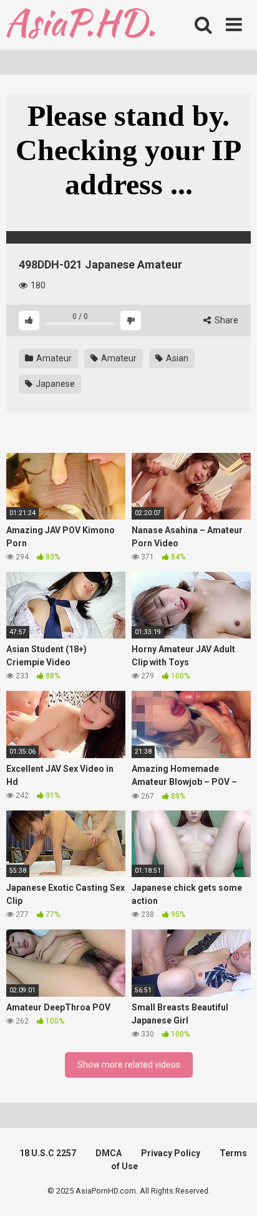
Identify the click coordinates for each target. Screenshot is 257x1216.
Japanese (54, 384)
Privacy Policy (170, 1153)
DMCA (108, 1153)
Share (225, 320)
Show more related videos (128, 1065)
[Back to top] (234, 1191)
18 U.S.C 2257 (47, 1153)
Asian (176, 358)
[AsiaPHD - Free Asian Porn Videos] (80, 25)
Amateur (53, 358)
